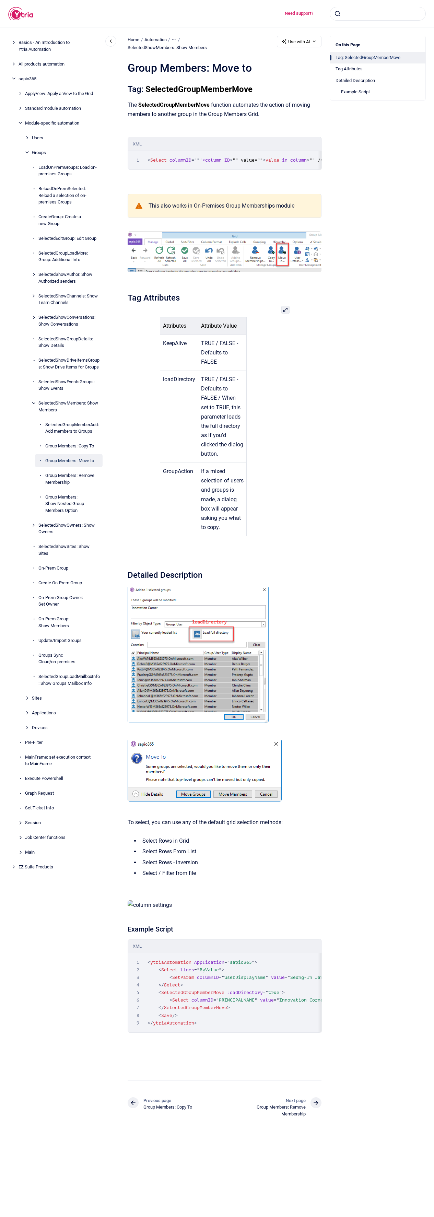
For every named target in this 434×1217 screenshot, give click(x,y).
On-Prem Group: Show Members (53, 622)
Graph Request (39, 793)
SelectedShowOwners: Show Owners (66, 528)
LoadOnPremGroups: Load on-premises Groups (67, 170)
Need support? (299, 13)
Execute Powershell (44, 778)
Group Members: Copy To (69, 445)
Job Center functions (45, 837)
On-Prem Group (53, 567)
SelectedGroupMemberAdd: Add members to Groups (72, 428)
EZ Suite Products (36, 866)
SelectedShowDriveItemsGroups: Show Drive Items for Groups (68, 364)
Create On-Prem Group (60, 582)
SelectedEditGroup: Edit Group (67, 238)
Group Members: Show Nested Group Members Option (64, 503)
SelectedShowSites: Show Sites (64, 550)
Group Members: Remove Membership (69, 479)
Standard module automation (53, 107)
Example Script (355, 91)
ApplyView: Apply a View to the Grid (59, 93)
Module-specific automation (52, 122)
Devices (40, 727)
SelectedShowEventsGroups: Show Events (66, 385)
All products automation (41, 63)
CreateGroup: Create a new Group (59, 220)
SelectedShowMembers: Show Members (68, 406)
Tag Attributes (349, 68)
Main (30, 852)
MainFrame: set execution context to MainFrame (58, 760)
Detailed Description (355, 80)
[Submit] (337, 13)
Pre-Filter (34, 742)
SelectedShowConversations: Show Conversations (66, 321)
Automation (155, 39)
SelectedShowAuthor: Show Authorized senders (65, 278)
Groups (39, 152)
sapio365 (27, 78)
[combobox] (377, 13)
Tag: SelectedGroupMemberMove (368, 57)
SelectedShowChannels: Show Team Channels (68, 299)
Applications (44, 712)
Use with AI (299, 41)
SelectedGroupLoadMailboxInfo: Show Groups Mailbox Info (69, 680)
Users (37, 137)
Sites (37, 697)
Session (33, 822)
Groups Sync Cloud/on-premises (56, 658)
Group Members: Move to (69, 460)
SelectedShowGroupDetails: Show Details (65, 342)
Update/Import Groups (60, 640)
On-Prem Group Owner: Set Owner (60, 601)
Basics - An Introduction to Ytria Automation (44, 46)
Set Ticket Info (39, 807)
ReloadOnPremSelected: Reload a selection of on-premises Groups (62, 195)
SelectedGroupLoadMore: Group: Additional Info (63, 256)
